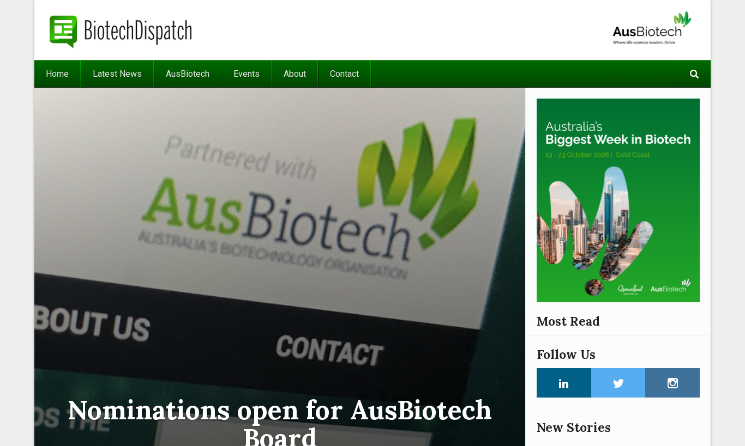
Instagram (672, 383)
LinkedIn (564, 383)
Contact (344, 74)
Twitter (618, 383)
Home (57, 74)
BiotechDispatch (121, 30)
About (295, 74)
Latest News (117, 74)
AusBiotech (187, 74)
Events (246, 74)
